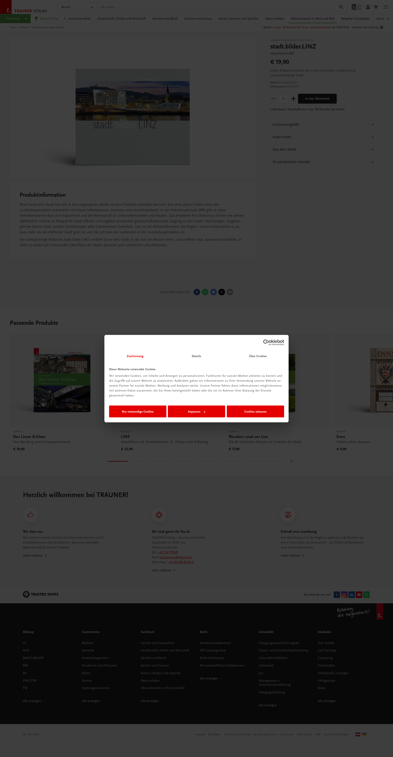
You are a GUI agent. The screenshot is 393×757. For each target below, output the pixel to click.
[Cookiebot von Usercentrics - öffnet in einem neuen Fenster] (266, 343)
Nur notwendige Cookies (138, 411)
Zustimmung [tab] (135, 356)
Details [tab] (196, 356)
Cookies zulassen (255, 411)
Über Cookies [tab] (258, 356)
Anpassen (194, 411)
